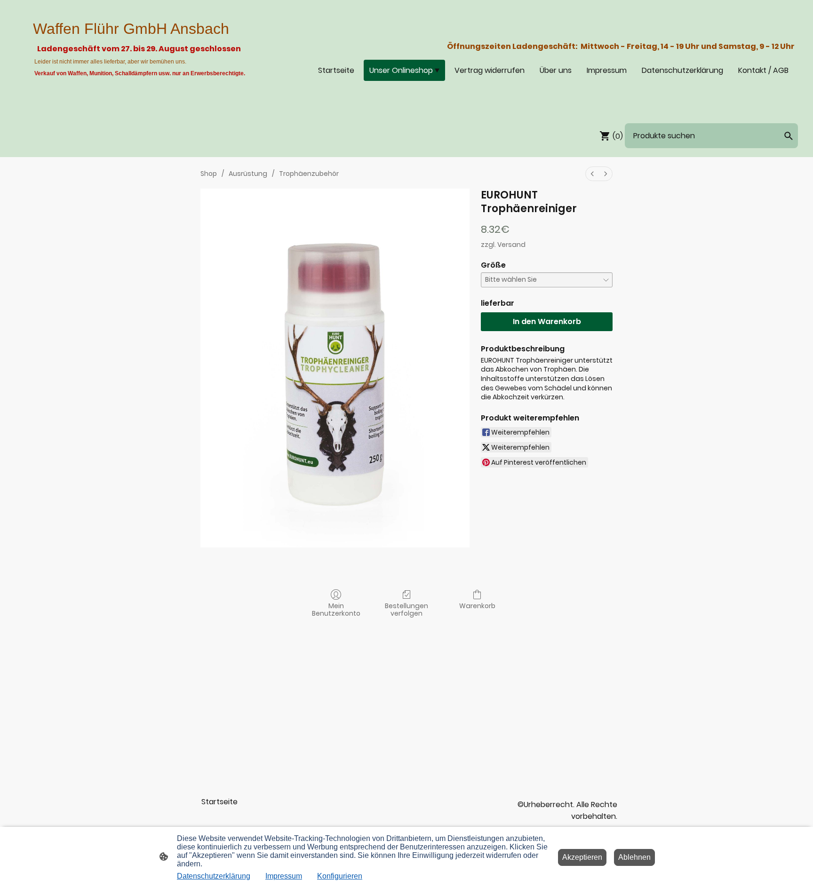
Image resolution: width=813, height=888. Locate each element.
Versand (511, 244)
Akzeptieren (582, 857)
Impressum (283, 876)
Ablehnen (634, 857)
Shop (208, 173)
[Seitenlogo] (140, 100)
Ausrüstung (248, 173)
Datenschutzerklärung (213, 876)
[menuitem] (592, 174)
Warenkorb (477, 605)
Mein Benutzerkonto (336, 609)
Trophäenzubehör (309, 173)
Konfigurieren (339, 876)
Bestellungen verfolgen (406, 609)
